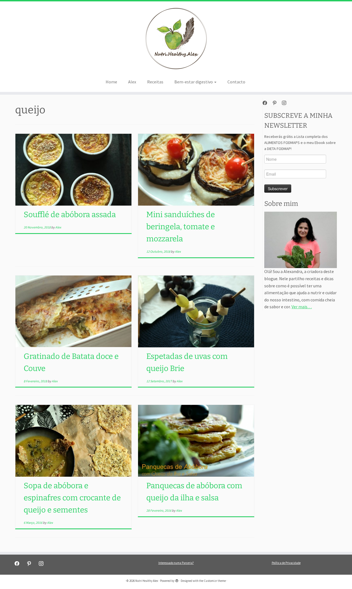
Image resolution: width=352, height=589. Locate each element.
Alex (132, 81)
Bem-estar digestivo (194, 81)
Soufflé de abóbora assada (70, 214)
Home (111, 81)
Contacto (236, 81)
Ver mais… (302, 306)
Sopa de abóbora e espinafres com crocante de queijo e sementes (72, 497)
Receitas (155, 81)
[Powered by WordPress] (177, 580)
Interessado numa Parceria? (176, 563)
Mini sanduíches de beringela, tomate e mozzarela (180, 226)
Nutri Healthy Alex (146, 581)
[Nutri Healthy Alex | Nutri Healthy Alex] (176, 38)
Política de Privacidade (286, 563)
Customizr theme (215, 581)
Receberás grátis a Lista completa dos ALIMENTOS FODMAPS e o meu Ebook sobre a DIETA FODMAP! (300, 142)
